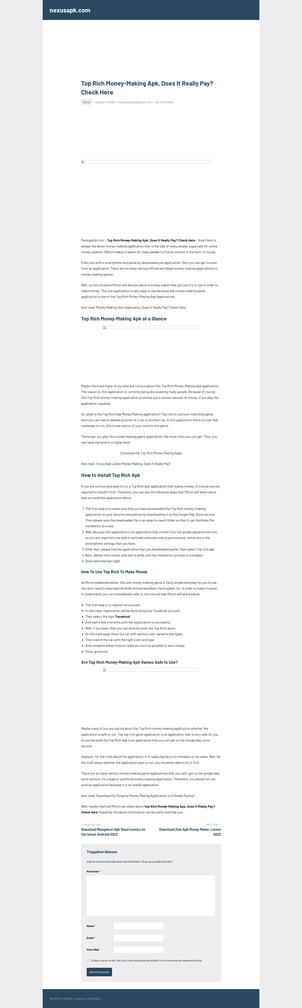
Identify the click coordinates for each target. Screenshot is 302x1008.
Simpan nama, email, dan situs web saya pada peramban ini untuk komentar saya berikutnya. (146, 960)
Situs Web (93, 949)
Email (91, 937)
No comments (164, 102)
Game (86, 102)
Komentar (93, 871)
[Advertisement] (151, 52)
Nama (91, 925)
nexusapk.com (70, 10)
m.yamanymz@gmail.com (135, 102)
